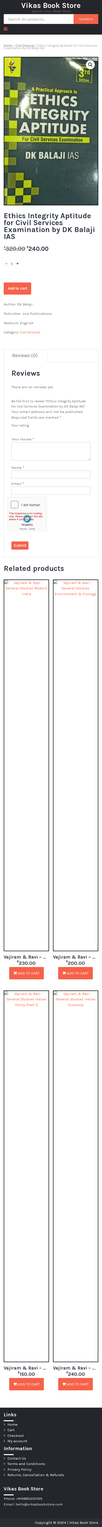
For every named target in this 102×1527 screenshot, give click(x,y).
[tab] (25, 355)
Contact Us (16, 1458)
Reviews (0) (25, 355)
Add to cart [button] (28, 973)
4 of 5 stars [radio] (29, 430)
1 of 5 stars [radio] (13, 430)
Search (86, 19)
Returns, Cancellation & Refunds (35, 1475)
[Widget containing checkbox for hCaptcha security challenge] (27, 514)
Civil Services (25, 45)
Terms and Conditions (26, 1464)
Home (8, 45)
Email (17, 483)
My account (17, 1441)
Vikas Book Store (51, 5)
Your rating (20, 425)
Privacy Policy (19, 1469)
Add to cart (17, 288)
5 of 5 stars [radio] (34, 430)
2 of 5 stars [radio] (19, 430)
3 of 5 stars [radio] (24, 430)
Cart (11, 1430)
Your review (22, 439)
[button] (90, 64)
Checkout (15, 1435)
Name (17, 467)
